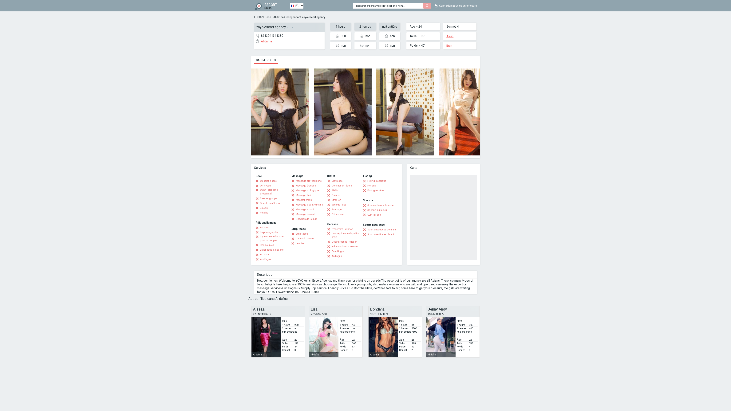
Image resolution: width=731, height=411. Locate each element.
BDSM (335, 190)
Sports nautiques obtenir (381, 234)
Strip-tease (302, 233)
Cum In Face (374, 214)
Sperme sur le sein (377, 210)
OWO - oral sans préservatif (269, 191)
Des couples (267, 245)
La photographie (269, 232)
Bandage (337, 209)
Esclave (336, 195)
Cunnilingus (338, 251)
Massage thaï (303, 195)
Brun (449, 45)
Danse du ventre (305, 238)
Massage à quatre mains (309, 204)
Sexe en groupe (268, 198)
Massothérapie (304, 199)
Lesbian (300, 243)
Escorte (264, 227)
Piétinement (338, 214)
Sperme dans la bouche (380, 205)
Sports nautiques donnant (381, 229)
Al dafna (278, 17)
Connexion (458, 5)
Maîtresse (337, 180)
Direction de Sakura (306, 218)
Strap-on (336, 199)
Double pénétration (270, 203)
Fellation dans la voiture (345, 246)
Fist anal (372, 185)
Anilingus (337, 256)
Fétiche (264, 212)
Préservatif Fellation (342, 229)
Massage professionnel (309, 180)
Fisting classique (376, 180)
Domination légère (342, 185)
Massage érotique (306, 185)
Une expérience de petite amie (345, 235)
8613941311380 (272, 35)
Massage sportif (305, 209)
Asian (449, 36)
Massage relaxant (305, 214)
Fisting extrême (375, 190)
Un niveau (265, 185)
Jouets (264, 207)
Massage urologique (307, 190)
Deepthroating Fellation (344, 241)
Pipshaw (264, 254)
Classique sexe (268, 180)
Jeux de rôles (339, 204)
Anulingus (265, 259)
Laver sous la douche (271, 249)
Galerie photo (266, 60)
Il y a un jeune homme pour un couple (271, 238)
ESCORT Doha (262, 17)
